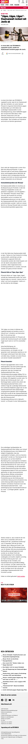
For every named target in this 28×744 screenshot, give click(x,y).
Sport (7, 5)
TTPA (2, 739)
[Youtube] (10, 700)
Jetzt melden (21, 576)
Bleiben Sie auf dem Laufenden (8, 695)
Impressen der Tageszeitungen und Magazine (11, 737)
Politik (3, 8)
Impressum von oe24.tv (6, 724)
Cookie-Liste (4, 714)
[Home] (1, 10)
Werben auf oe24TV (5, 719)
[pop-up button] (23, 600)
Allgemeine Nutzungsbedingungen (9, 710)
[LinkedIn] (14, 700)
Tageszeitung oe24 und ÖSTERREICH (10, 727)
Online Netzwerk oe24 (6, 704)
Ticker (2, 5)
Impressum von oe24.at (6, 722)
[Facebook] (2, 700)
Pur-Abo (3, 720)
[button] (14, 595)
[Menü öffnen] (26, 5)
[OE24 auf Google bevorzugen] (22, 53)
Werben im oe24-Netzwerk (7, 717)
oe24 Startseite (4, 709)
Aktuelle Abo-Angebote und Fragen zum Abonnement (13, 735)
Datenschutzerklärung (6, 712)
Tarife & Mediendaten (6, 734)
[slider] (8, 600)
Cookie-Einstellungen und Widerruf (9, 715)
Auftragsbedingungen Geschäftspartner (10, 732)
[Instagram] (6, 700)
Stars (11, 5)
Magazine (16, 5)
